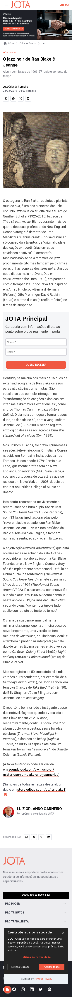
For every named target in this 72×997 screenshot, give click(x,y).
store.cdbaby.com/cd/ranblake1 (41, 789)
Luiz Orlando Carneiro (15, 86)
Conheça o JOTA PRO (36, 895)
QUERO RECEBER (36, 364)
